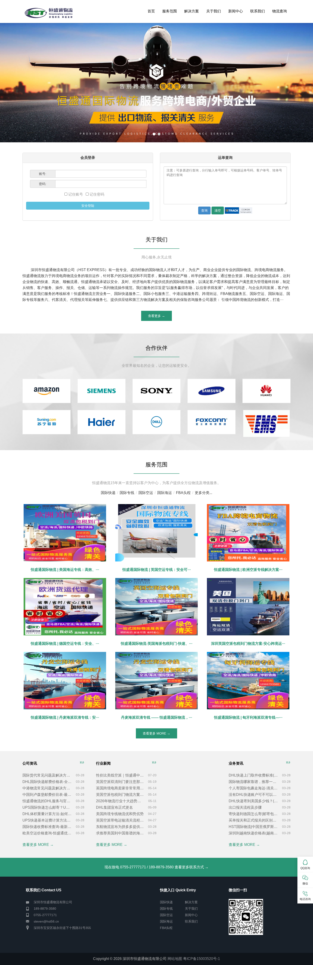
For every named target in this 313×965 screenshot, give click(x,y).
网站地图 (174, 959)
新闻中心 (235, 11)
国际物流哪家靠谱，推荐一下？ (253, 782)
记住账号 (76, 194)
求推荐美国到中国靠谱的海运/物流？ (120, 833)
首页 (151, 11)
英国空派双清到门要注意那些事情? (120, 782)
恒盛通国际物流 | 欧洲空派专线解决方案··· (248, 570)
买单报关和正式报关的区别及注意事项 (253, 820)
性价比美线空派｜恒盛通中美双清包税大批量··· (120, 775)
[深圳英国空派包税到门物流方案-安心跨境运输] (248, 606)
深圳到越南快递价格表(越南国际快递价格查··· (253, 833)
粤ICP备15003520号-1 (201, 959)
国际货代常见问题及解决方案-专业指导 (47, 775)
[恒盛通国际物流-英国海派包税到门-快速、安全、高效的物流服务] (156, 606)
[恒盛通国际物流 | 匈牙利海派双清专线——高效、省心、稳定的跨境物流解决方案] (248, 680)
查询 (204, 210)
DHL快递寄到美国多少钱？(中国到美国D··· (253, 801)
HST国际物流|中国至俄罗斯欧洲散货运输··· (253, 827)
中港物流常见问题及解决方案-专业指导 (47, 788)
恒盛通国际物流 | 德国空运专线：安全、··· (65, 643)
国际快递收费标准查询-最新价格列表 (47, 827)
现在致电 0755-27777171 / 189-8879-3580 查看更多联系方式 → (156, 867)
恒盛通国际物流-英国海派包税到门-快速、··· (156, 643)
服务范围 (169, 11)
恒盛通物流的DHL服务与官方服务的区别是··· (47, 801)
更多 (82, 762)
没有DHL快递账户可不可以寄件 (253, 795)
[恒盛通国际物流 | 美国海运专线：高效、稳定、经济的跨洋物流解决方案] (65, 532)
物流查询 (279, 11)
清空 (217, 210)
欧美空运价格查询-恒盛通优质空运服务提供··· (47, 833)
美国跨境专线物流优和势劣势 (120, 814)
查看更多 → (156, 316)
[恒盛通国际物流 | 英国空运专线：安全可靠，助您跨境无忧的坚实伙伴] (156, 532)
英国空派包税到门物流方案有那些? (120, 795)
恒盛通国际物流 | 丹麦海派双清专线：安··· (65, 717)
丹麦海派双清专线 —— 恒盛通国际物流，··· (156, 717)
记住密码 (96, 194)
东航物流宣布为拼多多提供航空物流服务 (120, 827)
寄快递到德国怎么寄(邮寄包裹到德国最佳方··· (253, 814)
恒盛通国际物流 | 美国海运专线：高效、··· (65, 570)
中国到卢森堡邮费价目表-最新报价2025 (47, 795)
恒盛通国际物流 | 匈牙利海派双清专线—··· (248, 717)
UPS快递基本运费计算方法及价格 (47, 820)
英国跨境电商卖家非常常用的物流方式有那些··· (120, 788)
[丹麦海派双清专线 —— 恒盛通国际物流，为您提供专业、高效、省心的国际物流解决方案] (156, 680)
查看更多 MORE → (156, 733)
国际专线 (127, 493)
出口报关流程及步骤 (245, 807)
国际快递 (108, 493)
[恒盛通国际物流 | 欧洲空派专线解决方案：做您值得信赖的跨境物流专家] (248, 532)
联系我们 (257, 11)
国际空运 (145, 493)
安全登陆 (87, 206)
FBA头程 (183, 493)
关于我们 (213, 11)
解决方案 (191, 11)
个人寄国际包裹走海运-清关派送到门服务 (253, 788)
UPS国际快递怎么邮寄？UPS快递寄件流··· (47, 807)
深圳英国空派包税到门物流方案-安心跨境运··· (248, 643)
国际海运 (164, 493)
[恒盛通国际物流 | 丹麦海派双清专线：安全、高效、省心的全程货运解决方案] (65, 680)
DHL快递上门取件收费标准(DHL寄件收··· (253, 775)
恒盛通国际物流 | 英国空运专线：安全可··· (156, 570)
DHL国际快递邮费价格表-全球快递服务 (47, 782)
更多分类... (203, 493)
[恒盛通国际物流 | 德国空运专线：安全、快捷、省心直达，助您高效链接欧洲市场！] (65, 606)
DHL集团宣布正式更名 (114, 807)
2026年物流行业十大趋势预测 (120, 801)
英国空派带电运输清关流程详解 (120, 820)
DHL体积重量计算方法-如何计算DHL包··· (47, 814)
